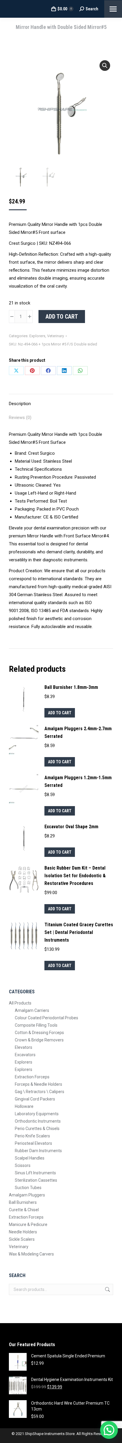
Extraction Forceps (32, 1076)
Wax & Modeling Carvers (31, 1254)
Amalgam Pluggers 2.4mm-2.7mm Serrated (78, 732)
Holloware (24, 1106)
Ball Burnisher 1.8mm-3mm (71, 687)
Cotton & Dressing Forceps (39, 1032)
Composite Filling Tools (36, 1025)
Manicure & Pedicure (28, 1224)
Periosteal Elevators (33, 1143)
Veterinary (55, 336)
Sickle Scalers (22, 1239)
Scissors (22, 1165)
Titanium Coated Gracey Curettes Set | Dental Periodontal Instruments (78, 932)
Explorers (37, 336)
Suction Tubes (28, 1187)
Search (107, 1289)
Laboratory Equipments (37, 1113)
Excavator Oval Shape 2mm (71, 826)
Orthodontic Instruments (38, 1121)
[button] (104, 65)
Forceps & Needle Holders (38, 1084)
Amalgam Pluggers (27, 1195)
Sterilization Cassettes (36, 1180)
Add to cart (62, 316)
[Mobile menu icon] (113, 9)
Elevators (23, 1047)
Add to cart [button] (59, 712)
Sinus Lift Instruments (35, 1172)
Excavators (25, 1054)
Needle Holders (23, 1232)
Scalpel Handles (29, 1158)
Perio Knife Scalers (32, 1136)
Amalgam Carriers (32, 1010)
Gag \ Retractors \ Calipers (39, 1091)
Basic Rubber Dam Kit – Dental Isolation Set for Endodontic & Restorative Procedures (75, 875)
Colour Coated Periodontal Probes (46, 1017)
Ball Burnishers (23, 1202)
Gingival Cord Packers (35, 1099)
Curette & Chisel (24, 1209)
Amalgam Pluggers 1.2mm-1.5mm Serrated (78, 781)
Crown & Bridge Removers (39, 1040)
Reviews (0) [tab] (20, 417)
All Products (20, 1003)
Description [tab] (20, 403)
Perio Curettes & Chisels (37, 1128)
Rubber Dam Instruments (38, 1150)
